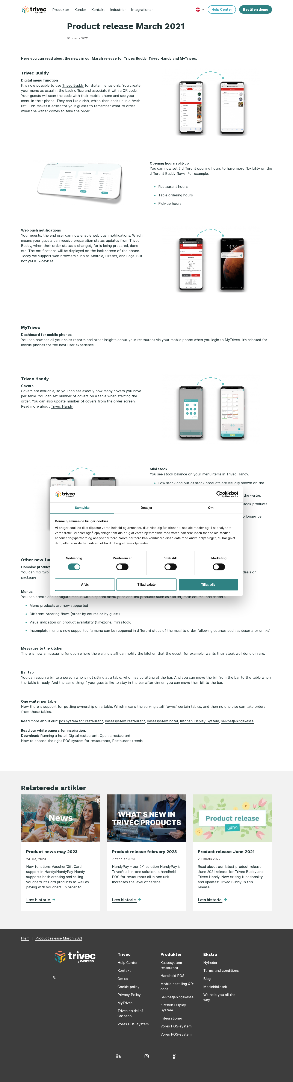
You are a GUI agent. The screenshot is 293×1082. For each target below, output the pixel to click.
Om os (123, 979)
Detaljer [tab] (147, 508)
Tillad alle (208, 584)
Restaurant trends (127, 741)
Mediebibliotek (215, 987)
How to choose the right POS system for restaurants (65, 741)
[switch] (122, 566)
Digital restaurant (83, 735)
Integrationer (171, 1018)
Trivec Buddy (73, 85)
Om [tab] (210, 508)
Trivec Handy (62, 406)
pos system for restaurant (81, 721)
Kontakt (124, 970)
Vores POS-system (133, 1024)
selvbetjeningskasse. (237, 721)
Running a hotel (53, 735)
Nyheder (210, 962)
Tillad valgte (146, 584)
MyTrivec (232, 340)
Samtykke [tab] (82, 508)
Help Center (128, 962)
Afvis (85, 584)
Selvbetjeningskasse (176, 997)
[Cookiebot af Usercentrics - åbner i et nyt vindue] (219, 494)
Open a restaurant (115, 735)
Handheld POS (172, 976)
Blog (207, 979)
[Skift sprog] (200, 9)
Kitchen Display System (199, 721)
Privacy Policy (129, 995)
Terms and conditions (221, 970)
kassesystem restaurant (125, 721)
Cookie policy (128, 987)
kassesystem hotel (162, 721)
